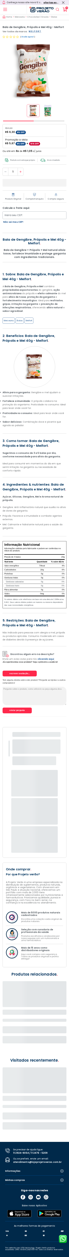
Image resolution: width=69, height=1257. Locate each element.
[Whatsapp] (46, 1197)
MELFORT (35, 31)
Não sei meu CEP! (13, 222)
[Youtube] (38, 1197)
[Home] (40, 9)
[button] (33, 110)
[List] (5, 9)
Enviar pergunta (17, 710)
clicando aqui (46, 659)
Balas (54, 17)
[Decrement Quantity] (5, 172)
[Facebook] (23, 1197)
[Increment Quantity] (20, 172)
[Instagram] (30, 1197)
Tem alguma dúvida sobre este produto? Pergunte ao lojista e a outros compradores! (34, 681)
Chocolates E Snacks (38, 17)
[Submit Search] (57, 9)
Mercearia (20, 17)
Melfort (29, 320)
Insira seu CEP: (13, 215)
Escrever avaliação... (19, 673)
